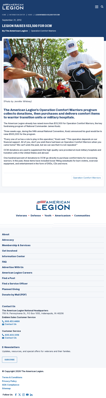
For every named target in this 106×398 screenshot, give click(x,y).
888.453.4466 (12, 321)
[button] (96, 7)
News (30, 15)
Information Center (17, 15)
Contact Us (10, 324)
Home (4, 15)
